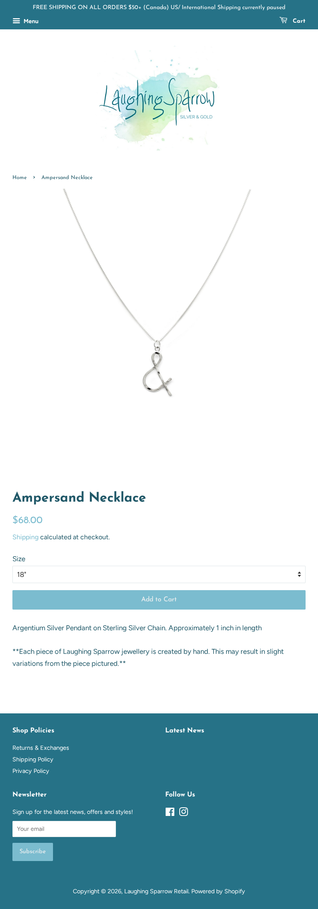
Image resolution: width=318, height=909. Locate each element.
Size (18, 559)
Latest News (184, 730)
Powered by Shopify (218, 891)
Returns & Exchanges (40, 747)
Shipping (25, 537)
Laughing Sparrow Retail (156, 891)
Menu (30, 21)
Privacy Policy (30, 771)
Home (19, 177)
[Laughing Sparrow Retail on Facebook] (170, 813)
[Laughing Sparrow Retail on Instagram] (183, 813)
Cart (298, 21)
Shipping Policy (32, 759)
